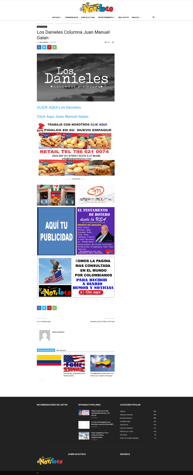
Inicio (38, 23)
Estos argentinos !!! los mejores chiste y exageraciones (99, 435)
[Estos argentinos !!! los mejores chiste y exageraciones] (84, 436)
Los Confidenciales (44, 322)
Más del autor (61, 350)
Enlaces (135, 17)
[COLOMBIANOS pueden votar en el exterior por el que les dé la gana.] (102, 363)
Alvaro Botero (44, 42)
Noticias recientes (48, 23)
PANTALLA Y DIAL (88, 17)
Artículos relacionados (46, 350)
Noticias (56, 17)
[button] (153, 18)
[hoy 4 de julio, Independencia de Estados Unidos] (76, 363)
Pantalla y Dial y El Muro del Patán (102, 322)
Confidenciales (71, 17)
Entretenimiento (105, 17)
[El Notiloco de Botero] (96, 7)
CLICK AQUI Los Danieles (59, 107)
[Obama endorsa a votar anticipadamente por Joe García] (84, 413)
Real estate (123, 17)
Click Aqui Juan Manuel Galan (62, 117)
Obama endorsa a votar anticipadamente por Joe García (100, 413)
